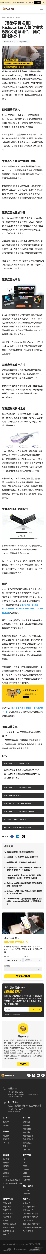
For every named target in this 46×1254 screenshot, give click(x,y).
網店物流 (6, 1136)
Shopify (26, 1190)
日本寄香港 (7, 1217)
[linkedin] (17, 836)
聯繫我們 (6, 1162)
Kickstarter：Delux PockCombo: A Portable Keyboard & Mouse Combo (22, 609)
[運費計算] (23, 693)
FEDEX (25, 1166)
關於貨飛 (6, 1159)
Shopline (26, 1194)
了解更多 (38, 2)
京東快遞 (26, 1180)
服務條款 (6, 1176)
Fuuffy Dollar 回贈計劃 (11, 1180)
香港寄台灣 (7, 1210)
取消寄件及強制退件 (30, 1217)
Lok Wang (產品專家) (22, 42)
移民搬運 (6, 1125)
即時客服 (6, 1166)
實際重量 (7, 966)
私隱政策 (6, 1173)
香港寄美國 (7, 1203)
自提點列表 (27, 1143)
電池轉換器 (27, 1129)
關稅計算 (26, 1132)
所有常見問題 (28, 1231)
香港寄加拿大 (8, 1213)
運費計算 (26, 1122)
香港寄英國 (7, 1206)
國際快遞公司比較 (9, 1224)
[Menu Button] (41, 9)
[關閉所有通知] (43, 2)
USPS (25, 1173)
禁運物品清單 (28, 1136)
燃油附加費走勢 (9, 1231)
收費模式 (26, 1203)
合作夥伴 (6, 1169)
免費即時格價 (23, 976)
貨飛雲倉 (6, 1139)
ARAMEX (26, 1169)
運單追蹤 (26, 1125)
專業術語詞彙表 (9, 1227)
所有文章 (6, 1234)
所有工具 (26, 1149)
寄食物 (5, 1220)
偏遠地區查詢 (28, 1139)
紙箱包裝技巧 (28, 1210)
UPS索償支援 (28, 1220)
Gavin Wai (10, 42)
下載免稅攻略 (35, 1009)
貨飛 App (26, 1146)
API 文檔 (6, 1143)
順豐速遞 (26, 1176)
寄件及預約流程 (29, 1206)
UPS (24, 1159)
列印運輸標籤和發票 (30, 1213)
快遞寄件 (6, 1122)
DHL (24, 1162)
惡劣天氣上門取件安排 (31, 1224)
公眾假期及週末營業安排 (32, 1227)
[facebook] (12, 836)
